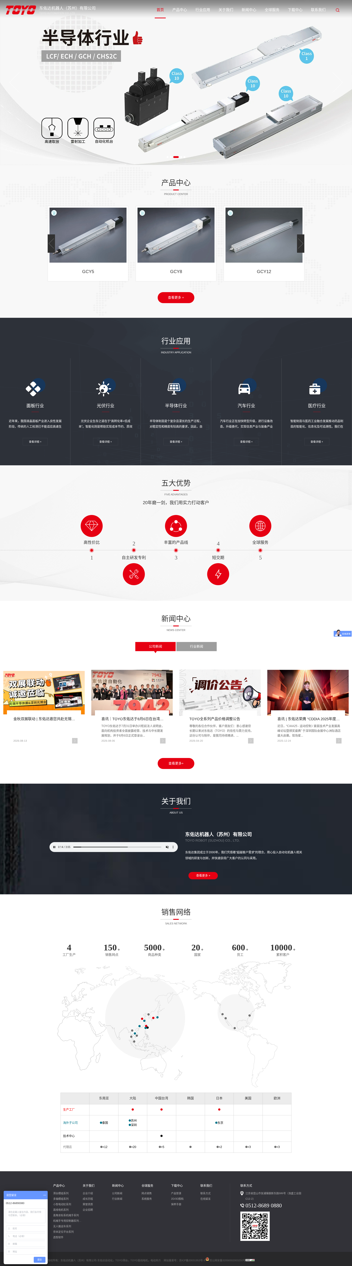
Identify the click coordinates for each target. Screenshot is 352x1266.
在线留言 (205, 1198)
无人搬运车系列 (62, 1226)
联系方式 (205, 1193)
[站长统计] (250, 1260)
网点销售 (147, 1193)
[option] (176, 82)
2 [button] (171, 157)
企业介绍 (88, 1193)
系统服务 (147, 1198)
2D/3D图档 (177, 1198)
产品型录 (176, 1193)
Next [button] (337, 82)
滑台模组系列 (61, 1193)
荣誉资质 (88, 1204)
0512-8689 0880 (263, 1205)
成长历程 (88, 1198)
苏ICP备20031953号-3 (192, 1260)
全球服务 (272, 10)
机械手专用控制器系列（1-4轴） (68, 1220)
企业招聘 (88, 1209)
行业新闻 (196, 646)
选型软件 (58, 1237)
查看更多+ (176, 763)
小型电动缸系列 (62, 1204)
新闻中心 (249, 10)
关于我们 (226, 10)
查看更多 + (176, 297)
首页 (160, 10)
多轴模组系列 (61, 1198)
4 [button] (181, 157)
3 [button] (176, 157)
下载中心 (295, 10)
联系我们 (318, 10)
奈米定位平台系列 (63, 1231)
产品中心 (179, 10)
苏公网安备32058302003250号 (227, 1260)
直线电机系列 (61, 1209)
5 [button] (184, 157)
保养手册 (176, 1204)
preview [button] (14, 82)
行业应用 (202, 10)
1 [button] (167, 157)
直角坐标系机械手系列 (66, 1215)
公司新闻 (155, 646)
